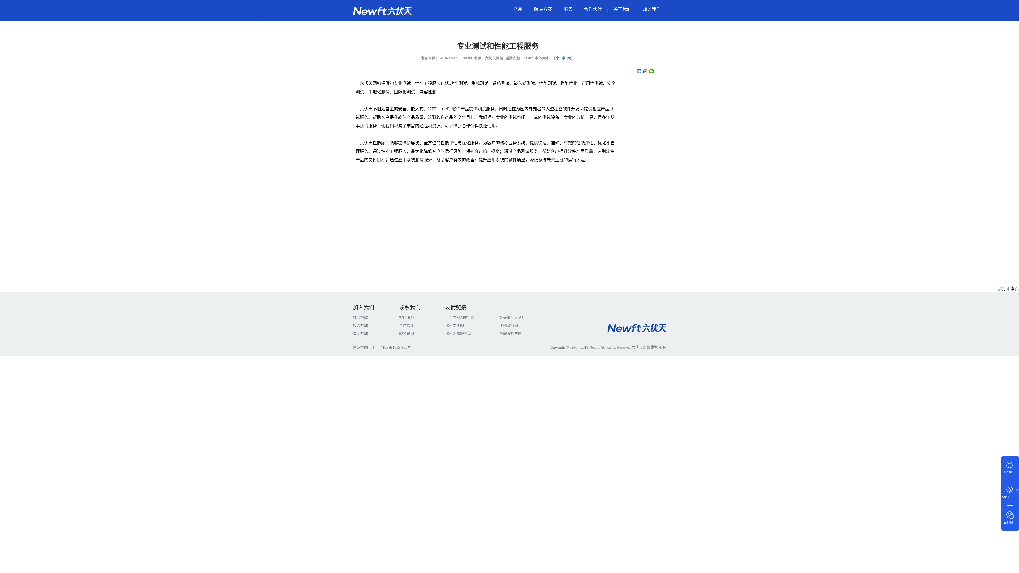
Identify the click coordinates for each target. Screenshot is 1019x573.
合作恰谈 (406, 326)
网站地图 (360, 347)
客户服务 (406, 318)
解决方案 (543, 9)
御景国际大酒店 (512, 318)
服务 (567, 9)
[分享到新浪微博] (645, 71)
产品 (518, 9)
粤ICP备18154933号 (395, 347)
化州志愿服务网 (458, 334)
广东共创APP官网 (459, 318)
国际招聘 (360, 334)
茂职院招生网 (510, 334)
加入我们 (652, 9)
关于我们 (622, 9)
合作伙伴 (593, 9)
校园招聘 (360, 326)
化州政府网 (508, 326)
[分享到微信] (651, 71)
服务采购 (406, 334)
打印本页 (1010, 288)
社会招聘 (360, 318)
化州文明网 (454, 326)
